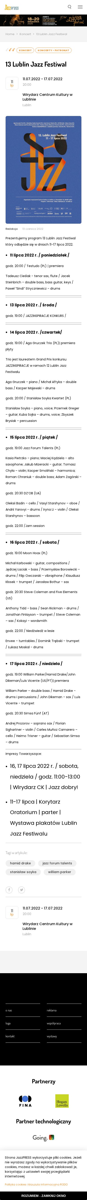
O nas (9, 1010)
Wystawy (52, 1036)
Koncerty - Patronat (53, 50)
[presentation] (11, 7)
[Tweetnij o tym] (21, 889)
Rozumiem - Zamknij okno (43, 1196)
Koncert (25, 34)
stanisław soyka (23, 872)
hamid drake (20, 863)
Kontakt (10, 1036)
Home (10, 34)
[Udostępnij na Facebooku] (9, 889)
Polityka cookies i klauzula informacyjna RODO (36, 1184)
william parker (59, 872)
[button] (69, 7)
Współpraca (54, 1023)
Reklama (51, 1010)
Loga (8, 1023)
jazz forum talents (57, 863)
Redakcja (12, 229)
